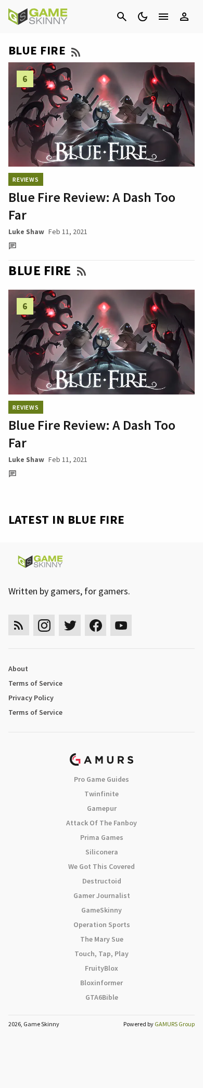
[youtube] (121, 625)
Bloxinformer (101, 982)
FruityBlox (101, 968)
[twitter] (70, 625)
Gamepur (102, 808)
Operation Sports (101, 924)
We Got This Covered (101, 866)
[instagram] (44, 625)
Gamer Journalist (101, 895)
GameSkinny (101, 910)
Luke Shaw (26, 231)
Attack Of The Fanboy (101, 822)
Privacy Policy (31, 697)
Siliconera (101, 851)
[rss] (18, 625)
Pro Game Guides (101, 779)
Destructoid (101, 881)
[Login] (184, 16)
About (18, 668)
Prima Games (101, 837)
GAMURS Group (175, 1024)
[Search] (121, 16)
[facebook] (95, 625)
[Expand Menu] (163, 16)
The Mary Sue (101, 939)
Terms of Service (35, 683)
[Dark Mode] (142, 16)
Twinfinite (101, 793)
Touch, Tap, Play (101, 953)
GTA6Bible (101, 997)
